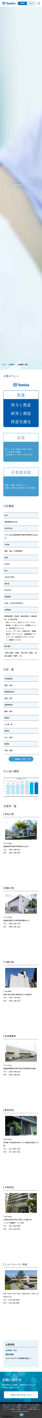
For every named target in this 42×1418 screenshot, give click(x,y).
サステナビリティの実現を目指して (18, 1358)
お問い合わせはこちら (21, 1394)
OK (22, 1415)
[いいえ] (39, 1410)
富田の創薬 (9, 1354)
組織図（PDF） (21, 759)
